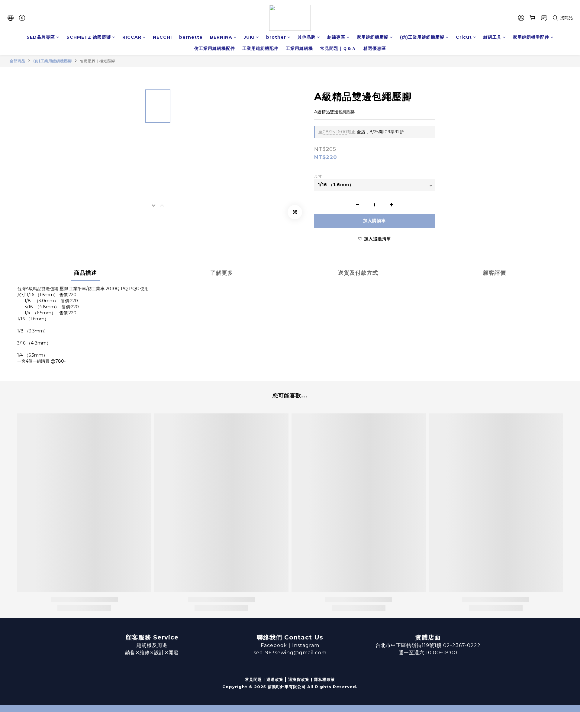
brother (276, 37)
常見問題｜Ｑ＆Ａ (338, 48)
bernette (191, 37)
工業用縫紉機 (299, 48)
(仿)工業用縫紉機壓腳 (422, 37)
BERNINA (221, 37)
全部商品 (17, 61)
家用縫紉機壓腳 (372, 37)
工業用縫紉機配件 (260, 48)
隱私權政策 (324, 679)
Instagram (305, 645)
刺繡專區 (336, 37)
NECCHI (162, 37)
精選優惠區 (374, 48)
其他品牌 (307, 37)
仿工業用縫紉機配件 (214, 48)
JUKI (249, 37)
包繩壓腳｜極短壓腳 (97, 61)
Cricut (464, 37)
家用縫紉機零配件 (531, 37)
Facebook (274, 645)
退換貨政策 (298, 679)
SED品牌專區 (41, 37)
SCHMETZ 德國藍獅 (88, 37)
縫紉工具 (492, 37)
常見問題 (253, 679)
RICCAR (131, 37)
